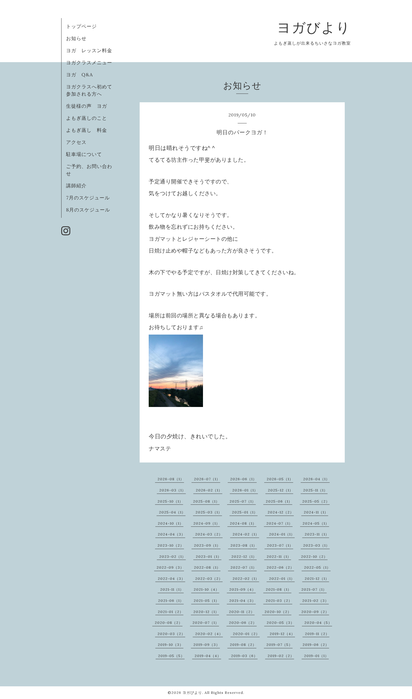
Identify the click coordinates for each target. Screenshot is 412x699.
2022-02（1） (246, 578)
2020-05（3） (280, 622)
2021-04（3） (242, 600)
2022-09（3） (170, 567)
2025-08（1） (206, 501)
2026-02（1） (209, 490)
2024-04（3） (171, 534)
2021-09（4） (242, 589)
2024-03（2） (209, 534)
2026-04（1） (316, 479)
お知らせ (76, 38)
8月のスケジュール (88, 210)
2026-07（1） (207, 479)
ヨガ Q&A (82, 74)
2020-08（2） (168, 622)
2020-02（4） (209, 633)
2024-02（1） (246, 534)
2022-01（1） (282, 578)
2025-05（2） (316, 501)
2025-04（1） (172, 512)
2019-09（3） (206, 644)
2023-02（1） (172, 556)
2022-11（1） (279, 556)
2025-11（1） (315, 490)
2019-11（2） (317, 633)
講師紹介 (76, 186)
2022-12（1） (244, 556)
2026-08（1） (170, 479)
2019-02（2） (281, 655)
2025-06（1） (279, 501)
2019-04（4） (208, 655)
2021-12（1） (317, 578)
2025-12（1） (280, 490)
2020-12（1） (206, 611)
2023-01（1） (208, 556)
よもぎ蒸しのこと (86, 118)
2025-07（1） (243, 501)
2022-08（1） (207, 567)
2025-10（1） (170, 501)
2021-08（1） (278, 589)
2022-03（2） (209, 578)
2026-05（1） (280, 479)
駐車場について (84, 154)
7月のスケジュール (88, 198)
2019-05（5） (171, 655)
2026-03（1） (172, 490)
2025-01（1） (245, 512)
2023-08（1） (243, 545)
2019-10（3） (170, 644)
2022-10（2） (314, 556)
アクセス (76, 142)
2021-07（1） (314, 589)
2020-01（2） (246, 633)
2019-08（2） (243, 644)
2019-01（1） (316, 655)
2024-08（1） (243, 523)
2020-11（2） (242, 611)
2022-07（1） (243, 567)
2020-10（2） (278, 611)
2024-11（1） (316, 512)
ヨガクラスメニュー (89, 62)
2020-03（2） (171, 633)
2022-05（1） (317, 567)
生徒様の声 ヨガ (86, 106)
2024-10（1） (170, 523)
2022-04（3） (171, 578)
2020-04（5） (318, 622)
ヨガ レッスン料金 (89, 50)
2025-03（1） (208, 512)
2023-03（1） (316, 545)
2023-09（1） (207, 545)
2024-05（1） (316, 523)
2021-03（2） (279, 600)
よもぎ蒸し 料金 (86, 130)
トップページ (81, 26)
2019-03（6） (244, 655)
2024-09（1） (206, 523)
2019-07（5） (279, 644)
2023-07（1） (280, 545)
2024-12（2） (281, 512)
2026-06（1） (243, 479)
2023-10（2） (170, 545)
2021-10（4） (206, 589)
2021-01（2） (170, 611)
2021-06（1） (171, 600)
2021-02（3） (315, 600)
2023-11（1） (317, 534)
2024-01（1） (282, 534)
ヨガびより (314, 27)
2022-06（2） (280, 567)
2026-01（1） (245, 490)
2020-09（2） (315, 611)
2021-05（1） (206, 600)
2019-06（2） (316, 644)
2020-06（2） (243, 622)
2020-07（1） (205, 622)
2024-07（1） (279, 523)
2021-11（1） (172, 589)
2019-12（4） (282, 633)
